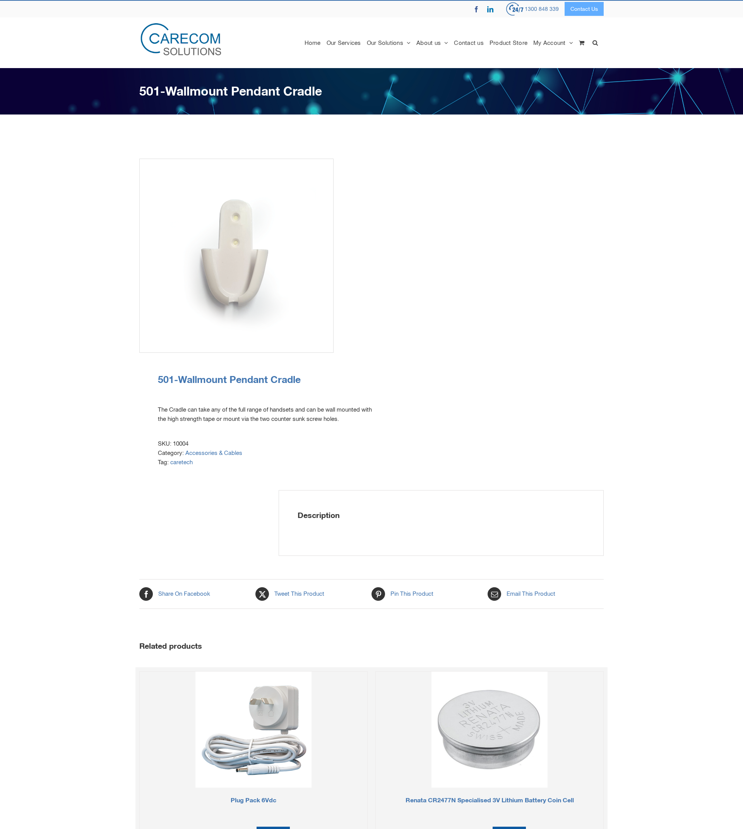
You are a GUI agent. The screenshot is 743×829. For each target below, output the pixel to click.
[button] (595, 42)
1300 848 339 (542, 9)
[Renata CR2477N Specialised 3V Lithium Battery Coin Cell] (489, 730)
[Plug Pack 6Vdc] (253, 730)
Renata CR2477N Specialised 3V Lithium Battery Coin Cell (490, 799)
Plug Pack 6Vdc (253, 799)
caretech (181, 462)
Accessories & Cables (213, 453)
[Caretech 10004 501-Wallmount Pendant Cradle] (250, 256)
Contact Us (584, 9)
